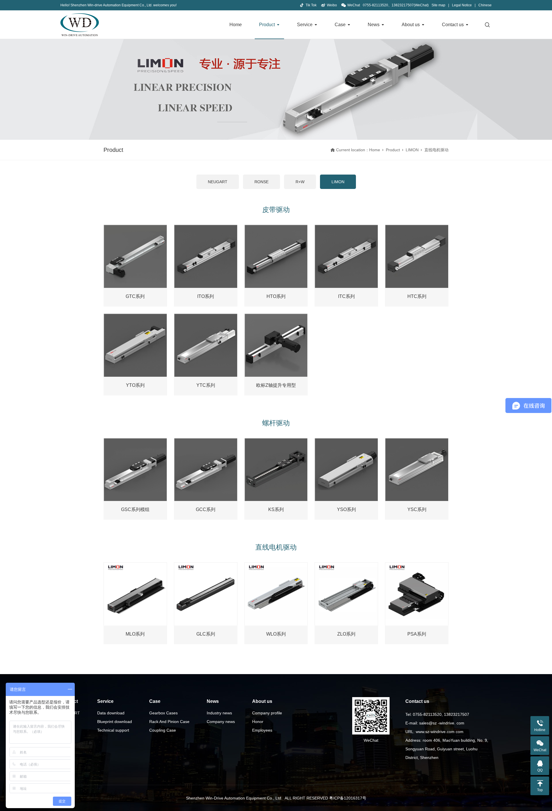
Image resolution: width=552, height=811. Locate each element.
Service (305, 24)
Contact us (453, 24)
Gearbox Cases (163, 713)
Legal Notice (462, 5)
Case (340, 24)
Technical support (113, 730)
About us (411, 24)
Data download (110, 713)
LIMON (412, 150)
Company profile (267, 713)
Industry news (219, 713)
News (373, 24)
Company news (221, 721)
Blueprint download (114, 721)
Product (267, 24)
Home (235, 24)
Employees (262, 730)
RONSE (261, 181)
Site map (438, 5)
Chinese (485, 5)
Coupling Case (162, 730)
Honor (257, 721)
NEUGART (217, 181)
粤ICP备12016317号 (347, 798)
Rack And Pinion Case (169, 721)
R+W (300, 181)
